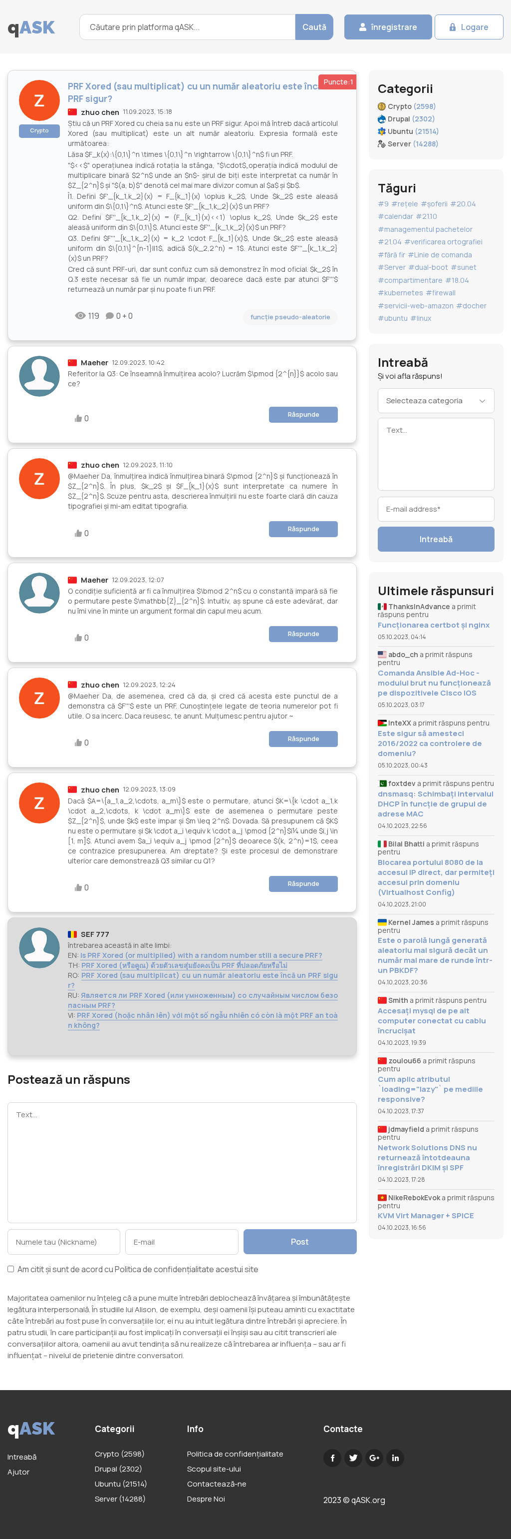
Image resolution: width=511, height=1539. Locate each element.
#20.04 (463, 203)
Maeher (94, 362)
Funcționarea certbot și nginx (434, 625)
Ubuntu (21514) (121, 1484)
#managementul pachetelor (425, 229)
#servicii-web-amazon (416, 305)
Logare (475, 26)
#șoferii (434, 203)
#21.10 (426, 216)
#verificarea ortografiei (443, 241)
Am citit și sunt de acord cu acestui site (137, 1270)
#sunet (464, 267)
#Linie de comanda (440, 254)
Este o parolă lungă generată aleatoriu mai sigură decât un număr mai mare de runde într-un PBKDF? (435, 955)
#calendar (395, 216)
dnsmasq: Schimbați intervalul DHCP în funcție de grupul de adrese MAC (436, 804)
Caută (314, 26)
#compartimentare (410, 280)
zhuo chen (100, 112)
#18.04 (457, 280)
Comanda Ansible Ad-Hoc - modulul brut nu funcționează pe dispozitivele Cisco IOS (434, 683)
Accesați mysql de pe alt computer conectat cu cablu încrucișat (432, 1021)
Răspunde (303, 414)
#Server (392, 267)
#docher (471, 305)
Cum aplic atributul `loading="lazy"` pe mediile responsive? (430, 1089)
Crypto (39, 130)
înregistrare (394, 26)
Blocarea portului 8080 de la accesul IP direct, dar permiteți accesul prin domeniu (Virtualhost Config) (436, 877)
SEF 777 (95, 934)
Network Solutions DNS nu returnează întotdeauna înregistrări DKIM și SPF (427, 1158)
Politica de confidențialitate (164, 1269)
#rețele (404, 203)
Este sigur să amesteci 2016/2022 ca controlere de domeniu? (430, 744)
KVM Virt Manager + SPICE (426, 1216)
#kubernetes (400, 292)
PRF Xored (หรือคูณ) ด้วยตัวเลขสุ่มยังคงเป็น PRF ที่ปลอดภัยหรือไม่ (184, 965)
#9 (383, 203)
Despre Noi (206, 1499)
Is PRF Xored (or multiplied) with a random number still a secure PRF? (201, 955)
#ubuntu (393, 318)
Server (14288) (120, 1499)
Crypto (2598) (120, 1454)
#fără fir (391, 254)
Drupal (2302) (118, 1469)
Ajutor (18, 1472)
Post (300, 1241)
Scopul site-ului (214, 1469)
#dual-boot (428, 267)
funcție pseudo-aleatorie (290, 316)
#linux (420, 318)
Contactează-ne (217, 1484)
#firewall (441, 292)
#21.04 (390, 241)
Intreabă (436, 539)
